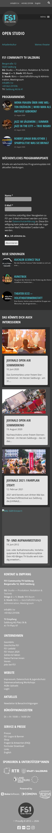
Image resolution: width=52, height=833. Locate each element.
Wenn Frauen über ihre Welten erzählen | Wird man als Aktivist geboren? (32, 106)
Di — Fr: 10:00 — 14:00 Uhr (17, 716)
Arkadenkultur (9, 44)
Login (6, 688)
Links (6, 749)
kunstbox (20, 276)
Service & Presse (15, 726)
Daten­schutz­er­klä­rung (24, 221)
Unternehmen (13, 635)
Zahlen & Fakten (12, 654)
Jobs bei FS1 (10, 664)
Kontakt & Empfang (17, 574)
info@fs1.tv (14, 3)
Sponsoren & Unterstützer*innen (26, 762)
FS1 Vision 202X (11, 651)
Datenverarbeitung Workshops (19, 682)
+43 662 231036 (27, 3)
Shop (6, 739)
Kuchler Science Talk (27, 260)
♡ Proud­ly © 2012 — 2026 (26, 821)
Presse (7, 733)
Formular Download (14, 746)
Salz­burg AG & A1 (14, 89)
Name (9, 195)
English (38, 3)
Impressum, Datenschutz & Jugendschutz (24, 679)
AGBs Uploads (11, 685)
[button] (43, 16)
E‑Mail (9, 205)
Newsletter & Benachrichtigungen (21, 703)
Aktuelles (10, 696)
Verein (7, 661)
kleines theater (42, 44)
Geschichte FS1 (11, 645)
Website (9, 672)
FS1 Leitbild (9, 648)
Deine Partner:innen (14, 658)
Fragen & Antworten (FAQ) (17, 742)
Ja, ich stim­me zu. (16, 235)
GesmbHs (9, 642)
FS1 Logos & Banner (14, 736)
